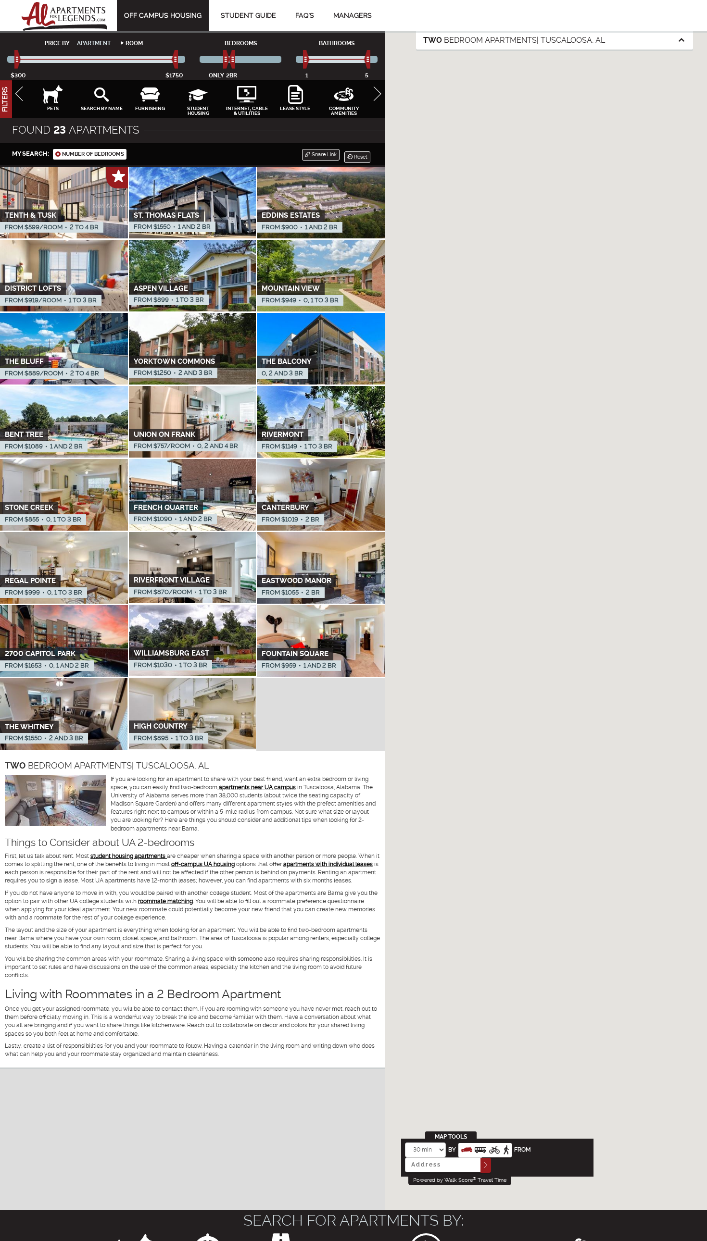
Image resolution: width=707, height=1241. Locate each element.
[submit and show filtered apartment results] (485, 1165)
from (522, 1149)
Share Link (323, 154)
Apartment (94, 43)
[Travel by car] (466, 1149)
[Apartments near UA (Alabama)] (64, 15)
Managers (352, 15)
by (452, 1149)
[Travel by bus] (480, 1149)
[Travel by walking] (506, 1149)
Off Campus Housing (163, 15)
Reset (360, 157)
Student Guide (248, 15)
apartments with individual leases (328, 864)
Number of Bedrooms (92, 154)
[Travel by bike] (494, 1149)
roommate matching (165, 901)
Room (134, 43)
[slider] (18, 59)
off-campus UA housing (203, 864)
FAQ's (304, 15)
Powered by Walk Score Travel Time (459, 1180)
